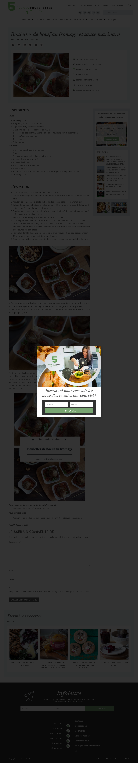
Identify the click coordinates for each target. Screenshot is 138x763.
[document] (69, 381)
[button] (97, 350)
